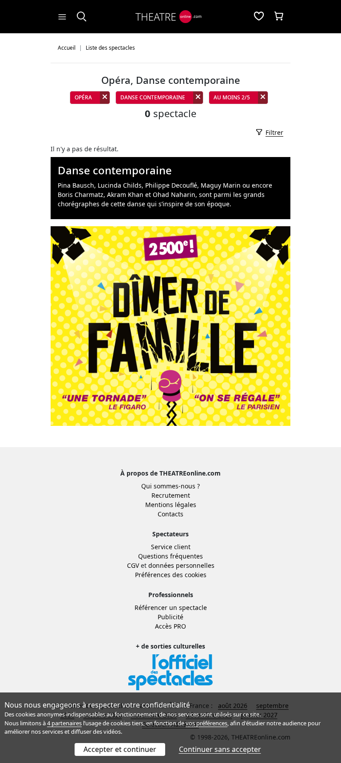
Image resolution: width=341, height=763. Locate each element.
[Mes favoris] (259, 17)
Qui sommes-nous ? (170, 486)
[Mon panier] (278, 17)
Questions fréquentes (170, 556)
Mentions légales (170, 504)
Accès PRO (170, 626)
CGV (133, 565)
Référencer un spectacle (171, 607)
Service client (170, 547)
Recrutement (170, 495)
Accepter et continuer (119, 749)
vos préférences (206, 723)
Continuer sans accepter (220, 749)
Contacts (170, 514)
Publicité (170, 617)
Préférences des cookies (170, 574)
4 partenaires (64, 723)
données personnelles (181, 565)
